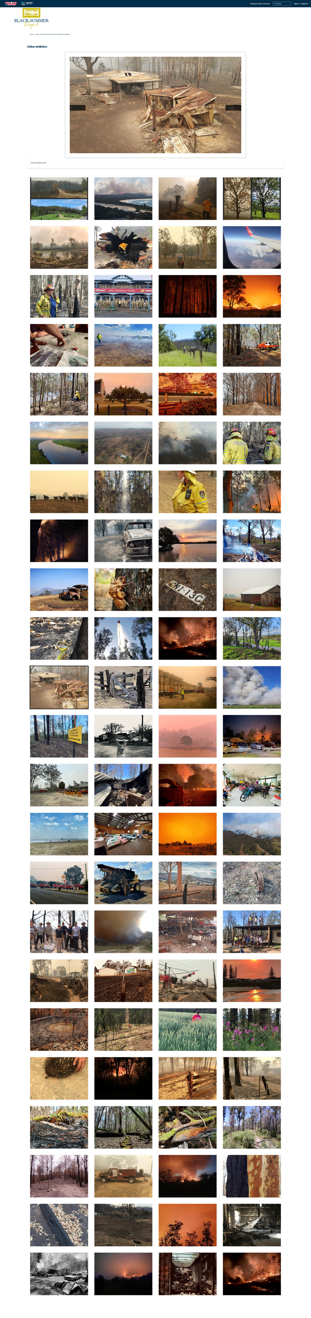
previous (77, 108)
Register (304, 4)
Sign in (297, 4)
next (228, 108)
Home (32, 34)
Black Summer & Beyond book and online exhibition (53, 34)
